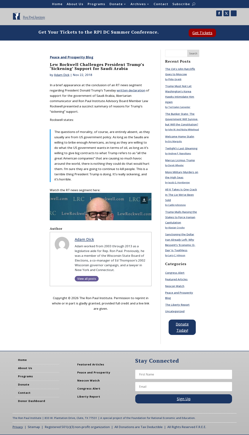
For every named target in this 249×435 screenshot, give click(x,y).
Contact (161, 4)
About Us (75, 4)
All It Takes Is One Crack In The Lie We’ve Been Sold (181, 195)
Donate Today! (182, 327)
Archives (138, 4)
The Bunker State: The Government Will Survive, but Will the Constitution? (181, 119)
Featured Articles (176, 279)
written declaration (131, 90)
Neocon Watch (174, 286)
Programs (96, 4)
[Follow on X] (226, 13)
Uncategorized (174, 311)
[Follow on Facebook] (219, 13)
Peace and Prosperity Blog (71, 57)
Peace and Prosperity (93, 372)
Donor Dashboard (31, 401)
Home (57, 4)
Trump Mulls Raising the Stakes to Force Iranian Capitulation (181, 217)
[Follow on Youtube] (234, 13)
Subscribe (181, 4)
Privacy (17, 427)
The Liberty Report (177, 304)
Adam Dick (61, 75)
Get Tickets (202, 32)
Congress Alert (174, 272)
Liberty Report (88, 396)
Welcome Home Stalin (179, 136)
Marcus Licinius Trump (180, 160)
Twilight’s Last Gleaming (181, 148)
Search (193, 53)
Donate (116, 4)
